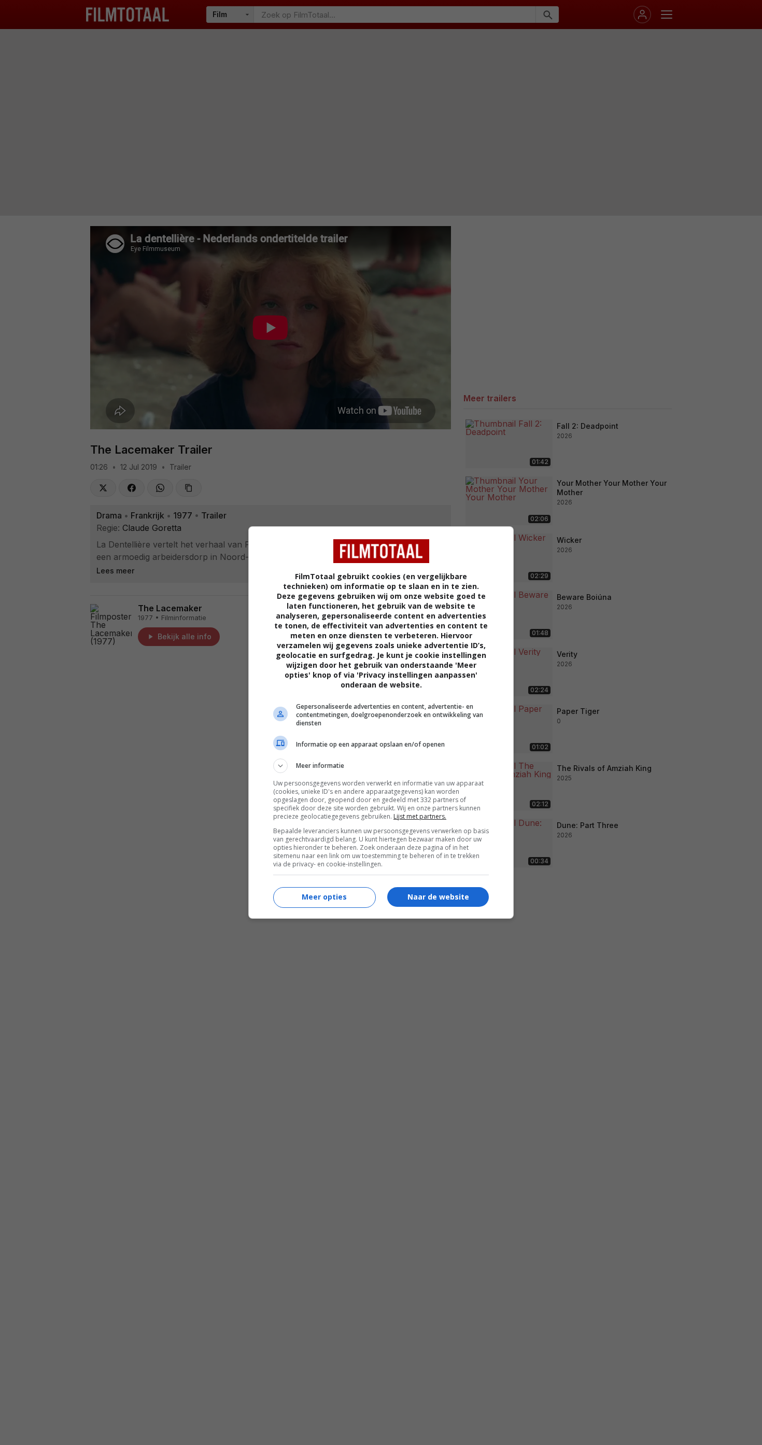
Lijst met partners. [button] (419, 816)
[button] (381, 766)
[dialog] (381, 722)
